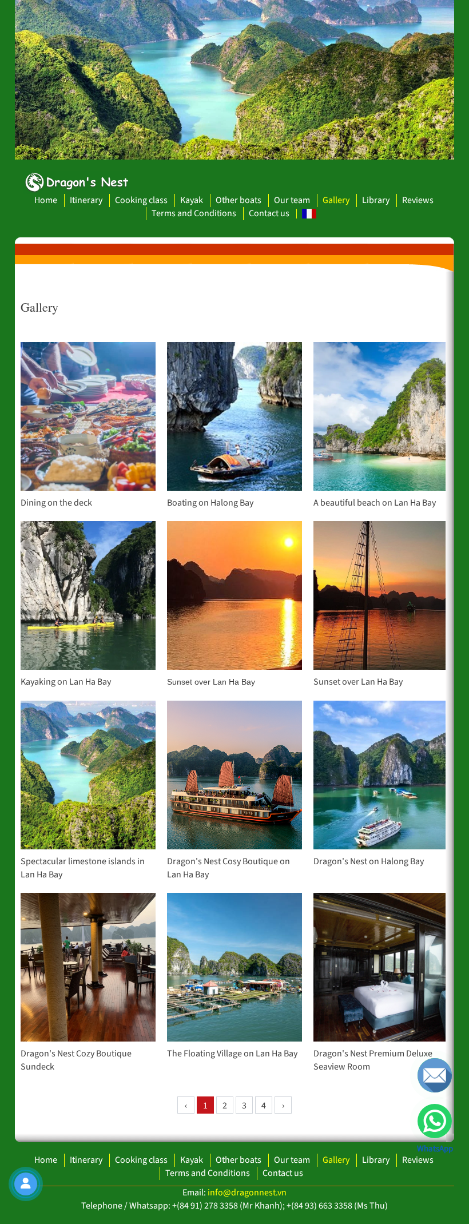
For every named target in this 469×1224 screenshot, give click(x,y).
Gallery (336, 200)
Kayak (191, 200)
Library (375, 200)
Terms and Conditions (194, 213)
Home (45, 200)
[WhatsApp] (435, 1121)
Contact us (269, 213)
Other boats (238, 200)
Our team (292, 200)
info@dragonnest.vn (247, 1192)
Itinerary (86, 200)
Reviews (418, 200)
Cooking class (141, 200)
